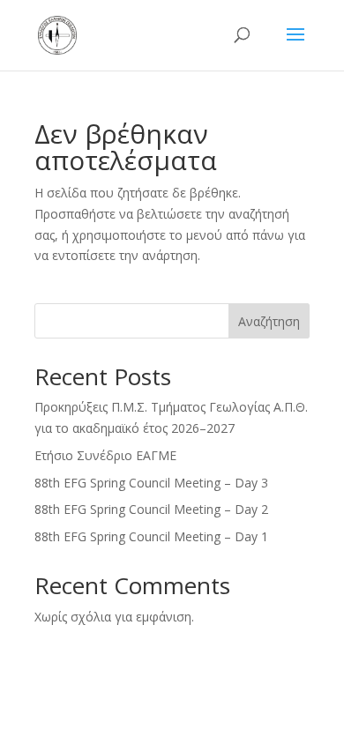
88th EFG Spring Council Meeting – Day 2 (151, 509)
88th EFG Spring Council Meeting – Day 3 (151, 482)
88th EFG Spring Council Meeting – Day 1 (151, 536)
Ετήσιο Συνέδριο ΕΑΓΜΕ (105, 455)
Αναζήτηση (269, 321)
